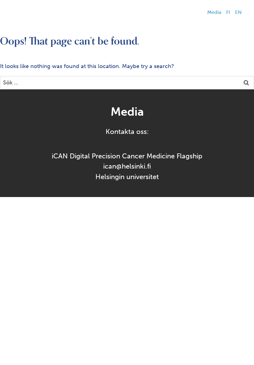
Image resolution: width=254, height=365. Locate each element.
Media (214, 12)
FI (228, 12)
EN (238, 12)
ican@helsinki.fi (127, 166)
